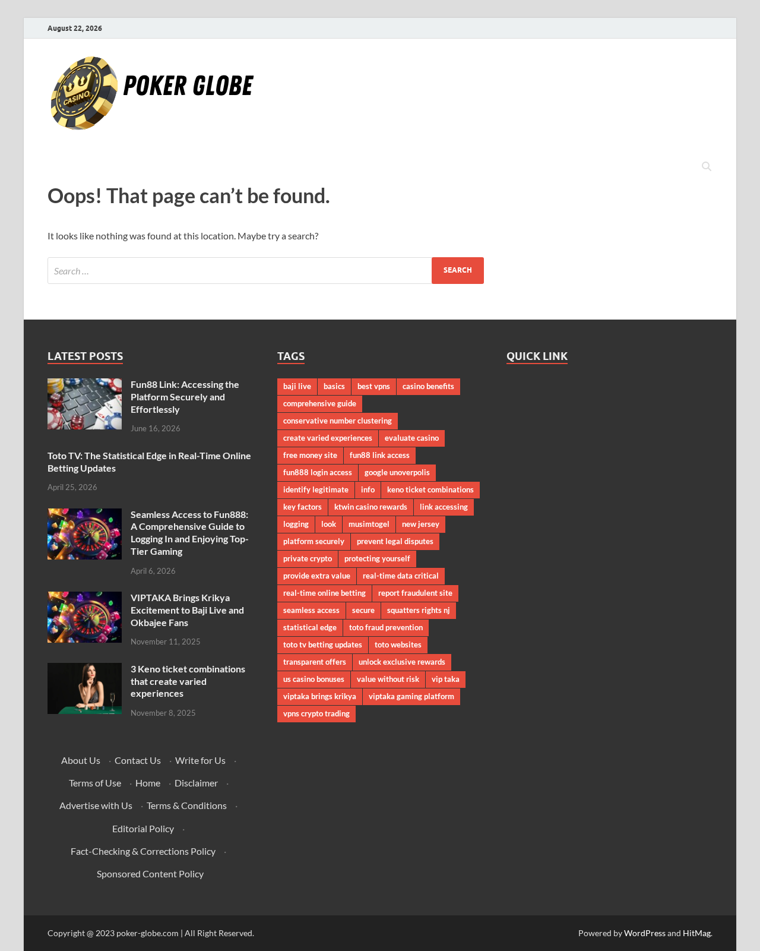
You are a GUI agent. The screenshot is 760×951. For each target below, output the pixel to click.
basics (334, 386)
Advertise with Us (95, 805)
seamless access (311, 610)
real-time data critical (401, 575)
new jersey (420, 524)
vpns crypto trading (316, 713)
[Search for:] (266, 270)
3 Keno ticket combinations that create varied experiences (188, 681)
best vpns (373, 386)
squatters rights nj (418, 610)
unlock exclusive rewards (402, 661)
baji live (297, 386)
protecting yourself (377, 558)
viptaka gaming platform (411, 696)
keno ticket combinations (430, 489)
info (368, 489)
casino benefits (428, 386)
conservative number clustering (337, 420)
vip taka (446, 679)
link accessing (444, 506)
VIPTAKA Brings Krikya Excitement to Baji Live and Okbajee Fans (187, 610)
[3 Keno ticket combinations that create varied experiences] (85, 669)
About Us (80, 760)
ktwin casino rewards (370, 506)
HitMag (697, 933)
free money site (310, 455)
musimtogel (369, 524)
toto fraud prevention (386, 627)
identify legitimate (316, 489)
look (328, 524)
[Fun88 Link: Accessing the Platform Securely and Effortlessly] (85, 385)
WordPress (645, 933)
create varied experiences (327, 438)
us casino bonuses (313, 679)
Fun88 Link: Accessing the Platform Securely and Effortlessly (185, 396)
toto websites (398, 644)
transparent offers (314, 661)
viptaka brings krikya (319, 696)
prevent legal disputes (395, 541)
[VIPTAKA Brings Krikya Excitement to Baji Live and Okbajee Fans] (85, 598)
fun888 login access (317, 472)
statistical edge (310, 627)
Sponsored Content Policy (150, 873)
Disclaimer (196, 782)
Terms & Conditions (187, 805)
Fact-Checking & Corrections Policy (143, 851)
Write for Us (200, 760)
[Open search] (706, 167)
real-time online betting (324, 593)
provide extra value (316, 575)
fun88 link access (380, 455)
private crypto (307, 558)
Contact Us (138, 760)
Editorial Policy (143, 828)
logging (296, 524)
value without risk (388, 679)
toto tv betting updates (322, 644)
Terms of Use (95, 782)
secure (363, 610)
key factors (302, 506)
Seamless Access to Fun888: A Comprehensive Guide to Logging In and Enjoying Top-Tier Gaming (190, 532)
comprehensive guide (319, 403)
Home (147, 782)
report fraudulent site (415, 593)
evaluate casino (412, 438)
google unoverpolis (397, 472)
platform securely (313, 541)
